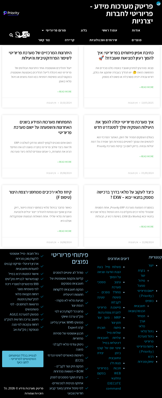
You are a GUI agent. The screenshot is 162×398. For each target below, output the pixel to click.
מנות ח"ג (115, 363)
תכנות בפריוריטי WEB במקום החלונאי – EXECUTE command (109, 378)
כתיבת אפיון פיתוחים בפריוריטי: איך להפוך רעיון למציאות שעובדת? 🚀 (125, 55)
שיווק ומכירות (146, 361)
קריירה (70, 40)
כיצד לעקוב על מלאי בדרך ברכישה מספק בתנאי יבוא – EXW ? (125, 194)
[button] (11, 35)
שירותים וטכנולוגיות (103, 40)
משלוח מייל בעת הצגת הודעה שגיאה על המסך (109, 272)
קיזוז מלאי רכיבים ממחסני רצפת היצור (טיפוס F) (40, 194)
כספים (150, 301)
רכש (151, 356)
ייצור (151, 265)
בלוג (84, 30)
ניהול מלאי (147, 331)
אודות (136, 30)
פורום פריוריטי (56, 30)
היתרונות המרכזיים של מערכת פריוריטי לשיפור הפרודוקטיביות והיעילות (40, 55)
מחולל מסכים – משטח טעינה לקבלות (109, 297)
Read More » (146, 87)
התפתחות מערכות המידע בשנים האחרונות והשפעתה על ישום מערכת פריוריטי (43, 127)
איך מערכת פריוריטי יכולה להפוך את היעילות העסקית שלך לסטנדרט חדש (124, 124)
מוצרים (137, 40)
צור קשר (44, 40)
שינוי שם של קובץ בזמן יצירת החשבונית (109, 353)
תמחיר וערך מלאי (141, 321)
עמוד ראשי (109, 30)
